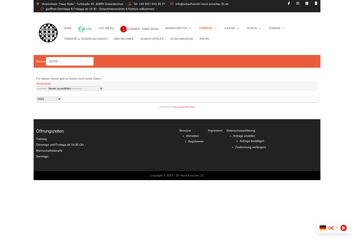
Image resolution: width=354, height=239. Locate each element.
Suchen (41, 61)
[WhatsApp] (307, 3)
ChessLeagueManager (183, 107)
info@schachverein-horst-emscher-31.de (202, 4)
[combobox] (70, 61)
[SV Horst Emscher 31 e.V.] (48, 33)
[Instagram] (298, 3)
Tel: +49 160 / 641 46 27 (149, 4)
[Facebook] (289, 3)
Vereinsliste (43, 83)
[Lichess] (316, 3)
